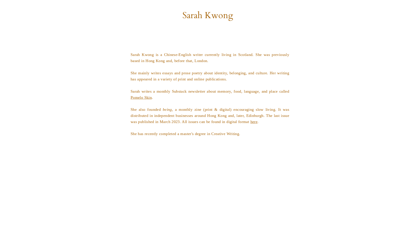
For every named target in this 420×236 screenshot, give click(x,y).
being (167, 109)
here (253, 122)
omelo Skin (142, 97)
